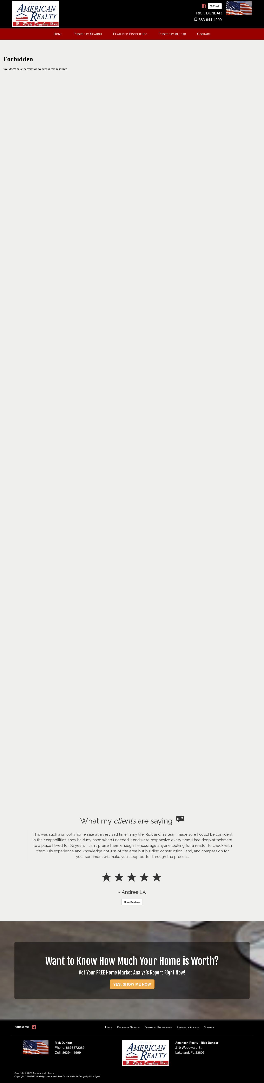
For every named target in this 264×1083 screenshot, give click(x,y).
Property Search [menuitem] (87, 33)
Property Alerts (188, 1027)
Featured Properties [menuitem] (130, 33)
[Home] (35, 13)
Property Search (128, 1027)
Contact (209, 1027)
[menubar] (132, 34)
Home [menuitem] (58, 33)
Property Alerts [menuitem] (172, 33)
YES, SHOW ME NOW (132, 984)
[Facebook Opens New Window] (204, 5)
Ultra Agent (94, 1076)
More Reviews (132, 902)
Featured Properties (158, 1027)
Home (108, 1027)
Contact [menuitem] (204, 33)
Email (215, 6)
